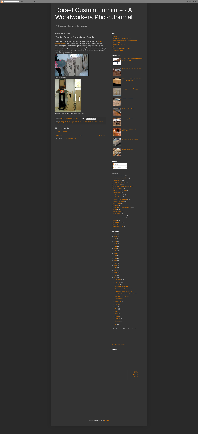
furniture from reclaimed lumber (122, 207)
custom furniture (117, 195)
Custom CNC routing (71, 121)
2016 (115, 258)
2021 (115, 246)
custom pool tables (118, 201)
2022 (115, 243)
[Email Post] (83, 118)
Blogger (106, 420)
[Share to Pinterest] (95, 119)
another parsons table (128, 149)
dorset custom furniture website (122, 38)
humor (115, 209)
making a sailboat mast (119, 216)
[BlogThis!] (89, 119)
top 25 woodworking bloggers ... (122, 48)
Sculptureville (119, 298)
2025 (115, 236)
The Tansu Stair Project (128, 109)
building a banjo (118, 188)
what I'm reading (118, 226)
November (118, 282)
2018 (115, 253)
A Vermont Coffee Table (121, 286)
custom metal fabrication (120, 199)
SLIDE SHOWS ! (118, 50)
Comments (117, 167)
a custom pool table (127, 119)
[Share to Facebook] (93, 119)
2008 (115, 277)
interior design (117, 211)
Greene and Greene (119, 176)
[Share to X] (91, 119)
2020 (115, 248)
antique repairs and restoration (122, 186)
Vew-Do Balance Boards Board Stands (126, 294)
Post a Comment (62, 131)
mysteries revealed (127, 99)
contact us (116, 46)
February (118, 318)
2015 (115, 260)
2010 (115, 272)
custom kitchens (117, 197)
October (117, 284)
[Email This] (87, 119)
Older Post (102, 135)
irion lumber (116, 214)
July (116, 306)
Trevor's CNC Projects (69, 122)
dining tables (117, 203)
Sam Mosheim (117, 180)
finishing (115, 205)
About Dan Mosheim (119, 44)
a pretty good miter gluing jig (130, 89)
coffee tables (117, 192)
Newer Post (59, 135)
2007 (115, 324)
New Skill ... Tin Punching (122, 296)
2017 (115, 256)
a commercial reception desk (130, 139)
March (117, 316)
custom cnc (63, 121)
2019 (115, 251)
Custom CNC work (82, 121)
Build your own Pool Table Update (131, 69)
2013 (115, 265)
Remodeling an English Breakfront (124, 289)
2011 (115, 270)
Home (80, 135)
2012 (115, 268)
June (116, 309)
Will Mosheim (117, 184)
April (116, 314)
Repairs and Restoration (120, 178)
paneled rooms (117, 222)
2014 (115, 263)
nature (115, 220)
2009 (115, 275)
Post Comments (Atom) (69, 138)
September (118, 301)
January (117, 321)
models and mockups (119, 218)
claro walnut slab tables (120, 190)
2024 (115, 239)
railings (115, 224)
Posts (116, 164)
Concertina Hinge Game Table (123, 291)
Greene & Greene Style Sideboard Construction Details (131, 79)
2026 (115, 234)
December (118, 279)
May (116, 311)
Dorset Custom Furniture (119, 345)
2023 (115, 241)
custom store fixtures (93, 121)
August (117, 304)
